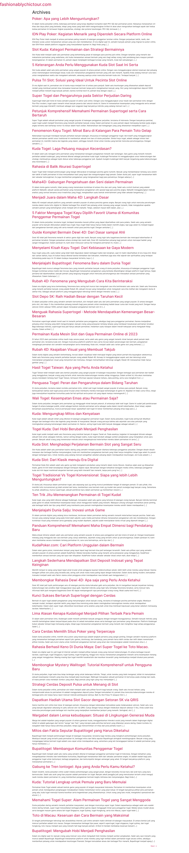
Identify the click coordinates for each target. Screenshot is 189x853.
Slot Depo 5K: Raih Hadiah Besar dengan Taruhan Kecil (77, 296)
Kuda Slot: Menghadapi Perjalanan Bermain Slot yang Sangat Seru (86, 444)
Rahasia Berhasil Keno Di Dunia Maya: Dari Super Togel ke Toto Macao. (90, 647)
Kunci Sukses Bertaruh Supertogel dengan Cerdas (74, 595)
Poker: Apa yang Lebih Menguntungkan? (65, 19)
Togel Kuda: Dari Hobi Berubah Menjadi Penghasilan (75, 429)
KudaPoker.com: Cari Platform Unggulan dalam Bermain (78, 545)
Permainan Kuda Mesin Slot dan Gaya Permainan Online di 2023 (85, 334)
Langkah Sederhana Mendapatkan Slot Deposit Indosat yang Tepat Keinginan (87, 562)
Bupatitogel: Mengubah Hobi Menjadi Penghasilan (73, 831)
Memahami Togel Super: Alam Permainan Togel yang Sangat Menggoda (91, 800)
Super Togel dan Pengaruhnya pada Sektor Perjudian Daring (81, 95)
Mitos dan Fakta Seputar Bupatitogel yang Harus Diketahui (80, 730)
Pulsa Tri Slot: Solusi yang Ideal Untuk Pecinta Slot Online (79, 80)
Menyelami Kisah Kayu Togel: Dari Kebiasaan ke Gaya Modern (83, 248)
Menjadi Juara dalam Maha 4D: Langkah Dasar (70, 197)
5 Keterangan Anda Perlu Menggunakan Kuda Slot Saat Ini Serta (85, 65)
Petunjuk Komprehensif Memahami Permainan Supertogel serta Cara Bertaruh (89, 113)
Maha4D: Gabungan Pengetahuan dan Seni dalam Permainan (82, 182)
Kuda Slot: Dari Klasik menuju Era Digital (65, 460)
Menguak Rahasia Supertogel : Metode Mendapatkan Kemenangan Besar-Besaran (93, 314)
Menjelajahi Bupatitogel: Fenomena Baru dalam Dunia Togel (81, 263)
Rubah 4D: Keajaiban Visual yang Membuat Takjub (73, 349)
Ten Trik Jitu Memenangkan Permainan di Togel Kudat (76, 495)
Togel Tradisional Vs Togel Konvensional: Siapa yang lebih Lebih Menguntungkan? (84, 477)
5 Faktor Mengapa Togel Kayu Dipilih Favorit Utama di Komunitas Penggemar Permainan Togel (85, 215)
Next (154, 846)
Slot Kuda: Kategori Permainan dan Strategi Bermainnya (78, 49)
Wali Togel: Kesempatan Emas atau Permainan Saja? (75, 398)
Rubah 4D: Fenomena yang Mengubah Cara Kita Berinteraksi (82, 281)
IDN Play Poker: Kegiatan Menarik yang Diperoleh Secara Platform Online (92, 34)
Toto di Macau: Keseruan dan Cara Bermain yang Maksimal (80, 815)
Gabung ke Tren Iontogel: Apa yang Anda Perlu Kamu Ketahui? (83, 766)
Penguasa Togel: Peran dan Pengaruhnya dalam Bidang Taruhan (85, 383)
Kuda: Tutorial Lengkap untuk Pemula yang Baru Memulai (79, 782)
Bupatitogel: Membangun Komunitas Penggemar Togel (77, 748)
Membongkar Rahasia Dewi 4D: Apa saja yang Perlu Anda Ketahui (86, 580)
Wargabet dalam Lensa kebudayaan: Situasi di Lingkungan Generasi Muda (93, 715)
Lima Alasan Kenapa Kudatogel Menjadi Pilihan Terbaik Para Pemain (88, 613)
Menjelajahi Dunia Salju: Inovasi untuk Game (68, 510)
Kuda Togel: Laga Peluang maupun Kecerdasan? (72, 148)
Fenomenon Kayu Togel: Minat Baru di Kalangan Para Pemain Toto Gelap (91, 130)
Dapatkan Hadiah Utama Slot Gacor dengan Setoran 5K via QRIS (85, 700)
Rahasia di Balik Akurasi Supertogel (61, 166)
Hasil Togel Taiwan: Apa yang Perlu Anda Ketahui (72, 367)
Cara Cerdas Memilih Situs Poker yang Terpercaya (73, 631)
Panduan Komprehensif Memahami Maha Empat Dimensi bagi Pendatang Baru (92, 527)
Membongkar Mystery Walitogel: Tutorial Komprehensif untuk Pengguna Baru (92, 667)
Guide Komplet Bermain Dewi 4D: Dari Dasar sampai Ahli (78, 232)
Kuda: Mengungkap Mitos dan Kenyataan (66, 413)
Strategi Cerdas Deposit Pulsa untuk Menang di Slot (75, 684)
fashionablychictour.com (25, 4)
